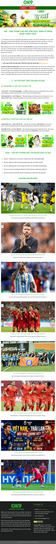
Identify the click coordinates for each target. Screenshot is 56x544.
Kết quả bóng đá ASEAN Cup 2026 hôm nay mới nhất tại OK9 (28, 492)
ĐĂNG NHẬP (32, 7)
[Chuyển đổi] (2, 159)
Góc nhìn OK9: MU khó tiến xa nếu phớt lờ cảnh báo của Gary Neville (28, 254)
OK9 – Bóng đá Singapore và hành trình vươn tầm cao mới (28, 373)
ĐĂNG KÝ (24, 7)
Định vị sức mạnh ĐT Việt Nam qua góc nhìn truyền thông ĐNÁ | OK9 (28, 333)
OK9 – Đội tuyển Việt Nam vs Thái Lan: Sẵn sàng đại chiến (28, 413)
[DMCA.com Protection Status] (38, 521)
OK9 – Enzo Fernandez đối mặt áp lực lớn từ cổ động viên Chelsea (28, 294)
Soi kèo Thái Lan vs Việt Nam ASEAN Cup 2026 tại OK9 (28, 452)
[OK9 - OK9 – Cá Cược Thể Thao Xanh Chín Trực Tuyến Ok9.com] (28, 3)
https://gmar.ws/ (44, 509)
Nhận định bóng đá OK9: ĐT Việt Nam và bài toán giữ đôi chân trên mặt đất (28, 215)
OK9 (2, 39)
